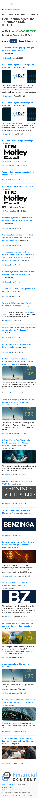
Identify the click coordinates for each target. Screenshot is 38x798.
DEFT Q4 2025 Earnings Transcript (17, 142)
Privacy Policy (13, 795)
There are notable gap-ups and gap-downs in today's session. (18, 50)
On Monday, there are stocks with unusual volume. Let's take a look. (17, 220)
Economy (24, 14)
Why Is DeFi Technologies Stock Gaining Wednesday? (17, 304)
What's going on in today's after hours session (16, 345)
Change (26, 29)
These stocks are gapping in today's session (18, 290)
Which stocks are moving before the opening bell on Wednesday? (18, 330)
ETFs (17, 14)
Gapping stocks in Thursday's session (15, 665)
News (11, 14)
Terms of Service (28, 795)
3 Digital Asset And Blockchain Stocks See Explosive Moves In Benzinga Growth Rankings (16, 444)
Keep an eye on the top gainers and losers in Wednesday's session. (18, 274)
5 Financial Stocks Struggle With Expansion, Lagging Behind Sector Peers (17, 741)
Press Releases (26, 41)
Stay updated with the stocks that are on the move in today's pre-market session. (17, 237)
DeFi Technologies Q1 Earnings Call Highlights (18, 104)
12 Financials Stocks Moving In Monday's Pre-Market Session (16, 513)
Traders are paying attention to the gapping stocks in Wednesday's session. (18, 402)
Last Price (6, 29)
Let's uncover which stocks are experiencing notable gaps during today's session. (17, 361)
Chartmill (8, 58)
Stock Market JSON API (9, 784)
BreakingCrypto (10, 576)
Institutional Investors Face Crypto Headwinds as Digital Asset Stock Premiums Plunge (18, 544)
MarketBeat (9, 96)
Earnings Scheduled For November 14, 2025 (18, 482)
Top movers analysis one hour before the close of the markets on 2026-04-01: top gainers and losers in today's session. (18, 256)
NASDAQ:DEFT (21, 85)
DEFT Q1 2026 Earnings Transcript (17, 187)
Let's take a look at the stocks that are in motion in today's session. (17, 626)
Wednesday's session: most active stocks (18, 173)
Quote (5, 41)
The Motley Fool (10, 165)
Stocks (4, 14)
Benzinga (8, 321)
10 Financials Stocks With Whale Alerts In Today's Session (16, 585)
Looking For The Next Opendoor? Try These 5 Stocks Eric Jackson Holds (18, 702)
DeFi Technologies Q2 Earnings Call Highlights (18, 66)
